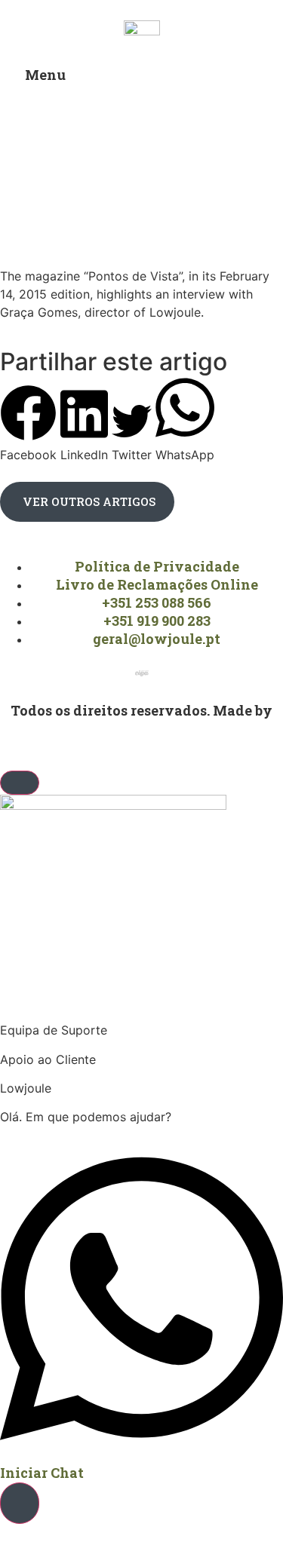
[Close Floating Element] (19, 783)
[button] (28, 424)
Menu (45, 75)
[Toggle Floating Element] (19, 1503)
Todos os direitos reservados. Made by (141, 710)
